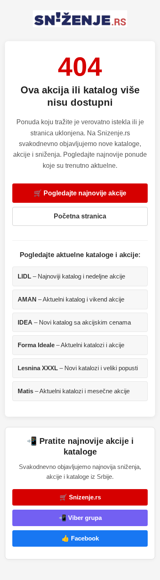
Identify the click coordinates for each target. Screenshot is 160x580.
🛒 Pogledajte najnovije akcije (80, 193)
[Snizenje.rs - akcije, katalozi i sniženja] (80, 18)
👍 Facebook (80, 538)
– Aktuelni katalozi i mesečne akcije (74, 390)
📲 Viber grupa (80, 517)
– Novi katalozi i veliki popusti (78, 367)
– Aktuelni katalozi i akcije (71, 344)
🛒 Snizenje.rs (80, 497)
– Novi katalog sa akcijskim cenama (74, 322)
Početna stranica (80, 216)
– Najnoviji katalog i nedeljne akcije (71, 276)
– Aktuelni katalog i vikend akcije (71, 299)
